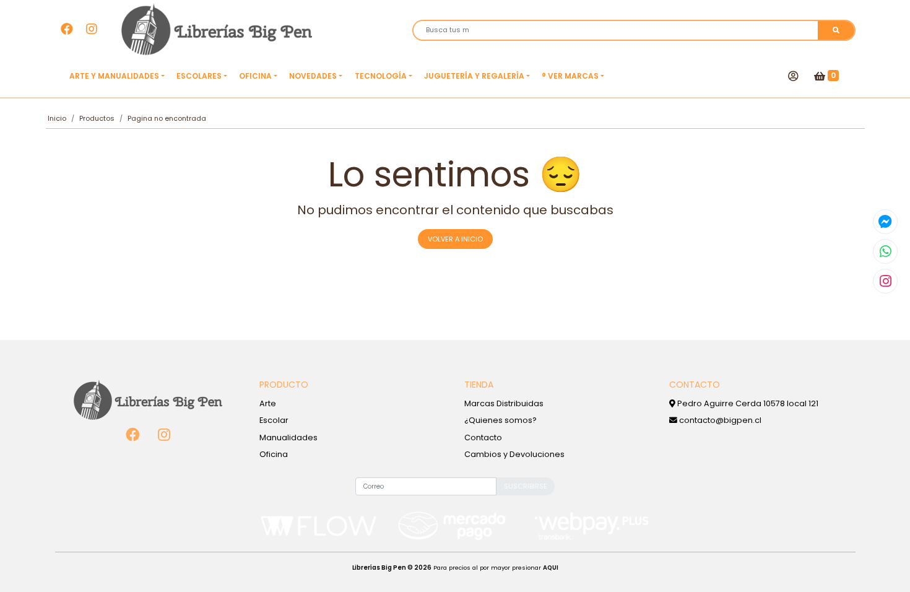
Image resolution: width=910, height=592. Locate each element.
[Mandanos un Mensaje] (885, 221)
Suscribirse (525, 486)
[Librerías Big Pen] (216, 29)
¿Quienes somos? (500, 420)
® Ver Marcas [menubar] (570, 76)
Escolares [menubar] (199, 76)
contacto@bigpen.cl (719, 420)
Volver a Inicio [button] (455, 239)
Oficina (273, 454)
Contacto (483, 437)
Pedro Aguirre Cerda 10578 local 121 (746, 403)
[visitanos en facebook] (67, 29)
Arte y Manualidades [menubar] (114, 76)
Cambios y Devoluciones (514, 454)
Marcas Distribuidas (504, 403)
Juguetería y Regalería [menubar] (474, 76)
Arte (267, 403)
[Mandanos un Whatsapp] (885, 251)
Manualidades (288, 437)
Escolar (273, 420)
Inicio (57, 118)
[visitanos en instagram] (91, 29)
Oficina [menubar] (255, 76)
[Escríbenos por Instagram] (885, 281)
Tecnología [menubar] (381, 76)
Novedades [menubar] (313, 76)
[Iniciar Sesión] (793, 76)
